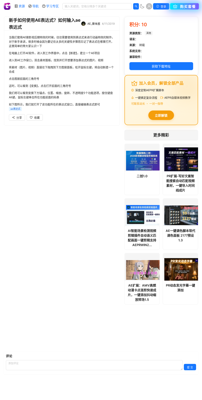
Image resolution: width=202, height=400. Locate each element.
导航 (35, 6)
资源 (22, 6)
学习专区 (52, 6)
